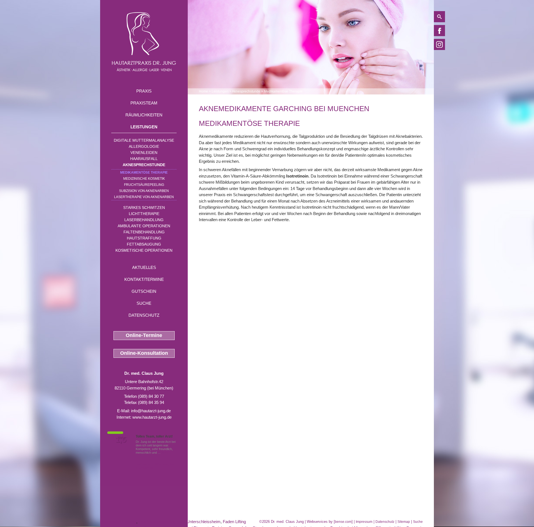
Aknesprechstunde (144, 165)
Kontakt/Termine (144, 279)
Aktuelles (144, 267)
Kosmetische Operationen (143, 250)
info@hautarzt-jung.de (151, 410)
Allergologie (144, 146)
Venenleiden (143, 152)
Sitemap (403, 522)
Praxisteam (143, 103)
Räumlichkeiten (143, 115)
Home (203, 91)
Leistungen (143, 126)
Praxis (144, 91)
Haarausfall (144, 158)
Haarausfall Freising (118, 521)
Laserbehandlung (144, 220)
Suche (144, 303)
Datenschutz (143, 315)
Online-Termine (144, 335)
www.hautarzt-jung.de (152, 417)
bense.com (343, 522)
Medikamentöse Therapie (144, 172)
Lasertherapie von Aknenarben (144, 197)
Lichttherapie (144, 213)
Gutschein (144, 291)
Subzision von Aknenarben (144, 191)
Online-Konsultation (144, 353)
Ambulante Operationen (144, 226)
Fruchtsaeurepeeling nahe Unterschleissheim (180, 521)
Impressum (364, 522)
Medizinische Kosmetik (144, 179)
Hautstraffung (144, 238)
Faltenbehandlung (144, 232)
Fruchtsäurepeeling (144, 185)
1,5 (121, 440)
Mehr (165, 452)
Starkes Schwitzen (144, 207)
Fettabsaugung (144, 244)
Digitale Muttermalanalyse (144, 140)
